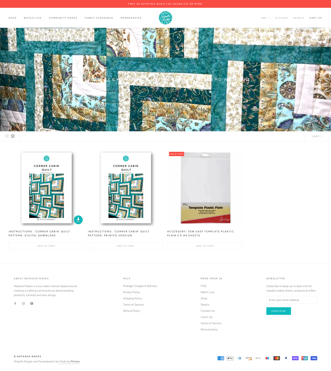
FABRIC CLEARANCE (99, 18)
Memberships (131, 18)
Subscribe (278, 311)
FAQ (203, 286)
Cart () (315, 18)
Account (281, 18)
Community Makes (63, 18)
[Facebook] (15, 303)
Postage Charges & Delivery (140, 286)
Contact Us (208, 310)
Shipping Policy (132, 298)
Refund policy (209, 329)
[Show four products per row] (12, 136)
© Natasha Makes (28, 356)
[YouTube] (31, 303)
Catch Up (206, 317)
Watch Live (33, 18)
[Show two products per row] (6, 136)
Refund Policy (131, 310)
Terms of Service (133, 304)
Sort (316, 136)
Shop (13, 18)
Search (298, 18)
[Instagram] (23, 303)
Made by (69, 361)
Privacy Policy (131, 292)
